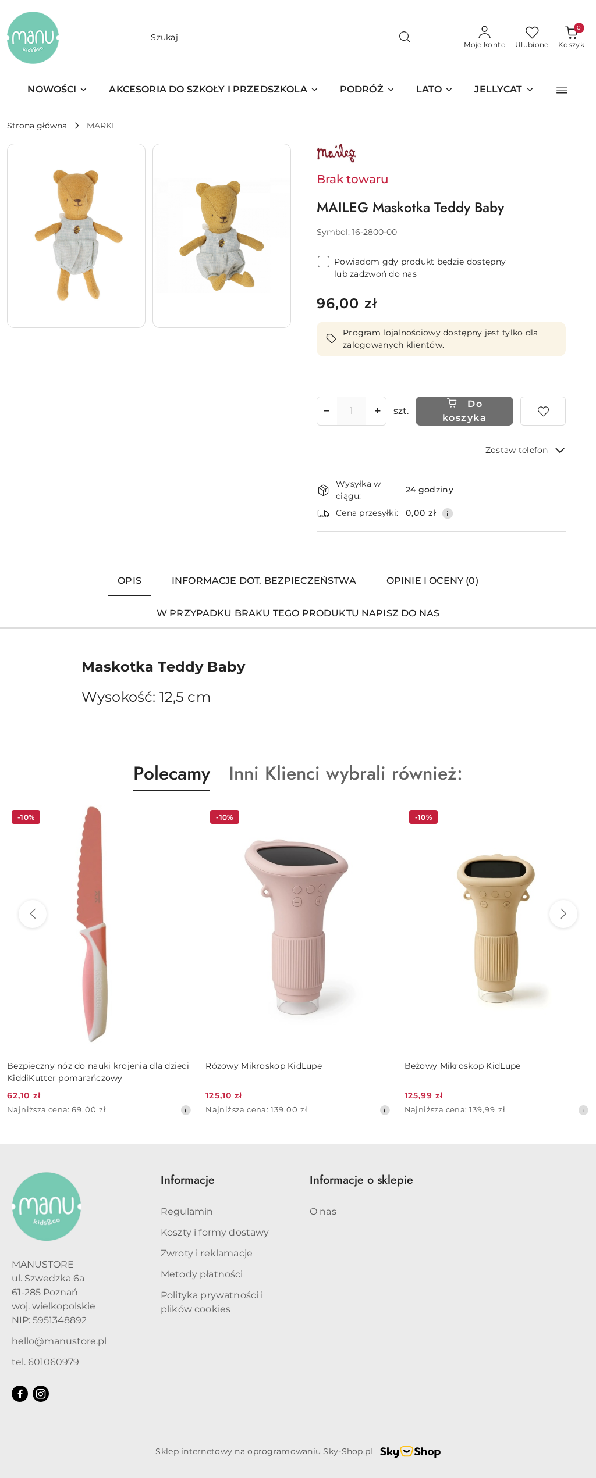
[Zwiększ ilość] (377, 411)
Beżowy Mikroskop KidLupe (463, 1066)
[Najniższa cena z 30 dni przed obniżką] (185, 1110)
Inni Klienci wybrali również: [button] (346, 773)
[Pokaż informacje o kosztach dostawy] (447, 513)
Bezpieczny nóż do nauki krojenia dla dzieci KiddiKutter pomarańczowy (98, 1072)
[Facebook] (20, 1394)
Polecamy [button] (171, 773)
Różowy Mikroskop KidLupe (263, 1066)
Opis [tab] (129, 580)
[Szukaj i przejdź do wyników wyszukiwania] (404, 38)
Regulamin (187, 1211)
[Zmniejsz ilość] (326, 411)
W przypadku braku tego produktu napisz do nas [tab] (298, 613)
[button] (562, 90)
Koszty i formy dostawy (215, 1232)
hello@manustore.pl (59, 1341)
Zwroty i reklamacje (207, 1253)
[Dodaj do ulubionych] (543, 411)
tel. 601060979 (45, 1362)
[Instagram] (41, 1394)
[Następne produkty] (563, 914)
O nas (323, 1211)
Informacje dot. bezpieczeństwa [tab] (264, 580)
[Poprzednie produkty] (32, 914)
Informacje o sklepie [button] (361, 1180)
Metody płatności (202, 1274)
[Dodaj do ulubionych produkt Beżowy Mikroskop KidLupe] (575, 818)
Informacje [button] (188, 1180)
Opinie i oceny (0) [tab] (432, 580)
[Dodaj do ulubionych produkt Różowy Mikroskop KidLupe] (377, 818)
